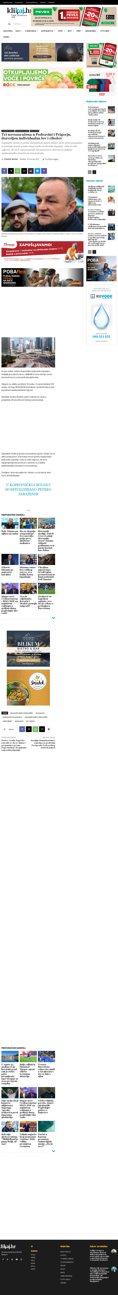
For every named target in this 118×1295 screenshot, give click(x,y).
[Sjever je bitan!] (20, 10)
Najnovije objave (96, 101)
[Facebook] (4, 171)
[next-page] (94, 172)
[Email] (24, 171)
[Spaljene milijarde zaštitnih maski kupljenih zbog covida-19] (111, 189)
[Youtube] (16, 1259)
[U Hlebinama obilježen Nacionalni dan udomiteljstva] (111, 227)
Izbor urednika (98, 1246)
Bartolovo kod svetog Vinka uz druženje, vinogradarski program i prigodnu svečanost (97, 160)
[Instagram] (12, 1259)
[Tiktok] (7, 1259)
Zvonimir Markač (11, 159)
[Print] (31, 171)
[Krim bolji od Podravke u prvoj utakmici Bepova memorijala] (111, 122)
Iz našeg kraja (8, 131)
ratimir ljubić (7, 721)
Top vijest (35, 131)
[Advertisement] (42, 108)
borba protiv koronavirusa (12, 717)
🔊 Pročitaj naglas (50, 159)
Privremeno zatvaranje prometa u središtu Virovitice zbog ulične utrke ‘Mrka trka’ (97, 111)
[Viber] (44, 171)
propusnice (19, 721)
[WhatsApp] (17, 171)
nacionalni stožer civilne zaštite (21, 713)
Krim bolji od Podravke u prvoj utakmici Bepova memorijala (96, 123)
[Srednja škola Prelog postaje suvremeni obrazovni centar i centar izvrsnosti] (111, 133)
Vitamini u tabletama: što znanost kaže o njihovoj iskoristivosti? (95, 201)
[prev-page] (90, 172)
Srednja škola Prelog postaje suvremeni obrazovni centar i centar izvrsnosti (96, 134)
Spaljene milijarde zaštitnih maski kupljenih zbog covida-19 (96, 189)
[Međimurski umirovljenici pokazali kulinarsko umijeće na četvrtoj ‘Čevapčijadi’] (111, 145)
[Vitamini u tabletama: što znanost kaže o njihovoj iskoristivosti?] (111, 199)
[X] (11, 171)
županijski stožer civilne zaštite (36, 717)
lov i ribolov (30, 721)
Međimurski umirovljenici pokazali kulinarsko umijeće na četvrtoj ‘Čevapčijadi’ (97, 147)
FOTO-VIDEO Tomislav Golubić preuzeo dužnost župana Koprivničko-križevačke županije (97, 214)
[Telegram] (37, 171)
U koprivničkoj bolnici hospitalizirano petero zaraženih (28, 489)
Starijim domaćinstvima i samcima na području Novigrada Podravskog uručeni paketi (43, 744)
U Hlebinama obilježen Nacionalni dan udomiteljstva (97, 226)
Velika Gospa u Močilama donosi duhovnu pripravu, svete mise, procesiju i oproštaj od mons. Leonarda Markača (99, 1255)
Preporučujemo (22, 131)
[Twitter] (21, 1259)
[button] (17, 24)
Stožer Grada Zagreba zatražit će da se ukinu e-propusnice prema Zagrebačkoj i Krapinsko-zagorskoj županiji (14, 745)
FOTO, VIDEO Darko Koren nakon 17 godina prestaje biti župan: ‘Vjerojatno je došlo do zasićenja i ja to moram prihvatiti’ (97, 239)
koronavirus (40, 713)
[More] (49, 729)
